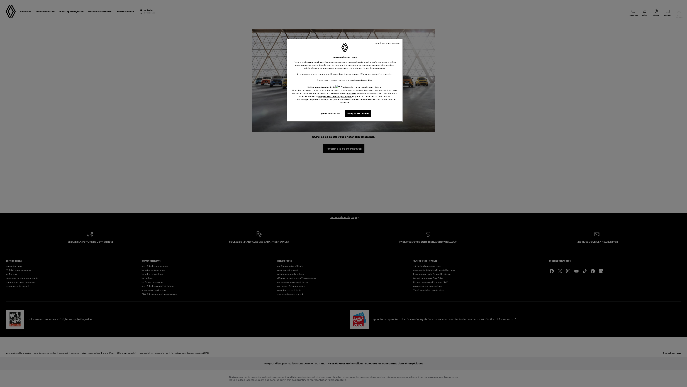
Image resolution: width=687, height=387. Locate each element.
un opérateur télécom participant (335, 96)
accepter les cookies (358, 113)
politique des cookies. (362, 80)
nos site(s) (351, 93)
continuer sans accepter (388, 43)
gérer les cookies (330, 113)
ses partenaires (314, 62)
